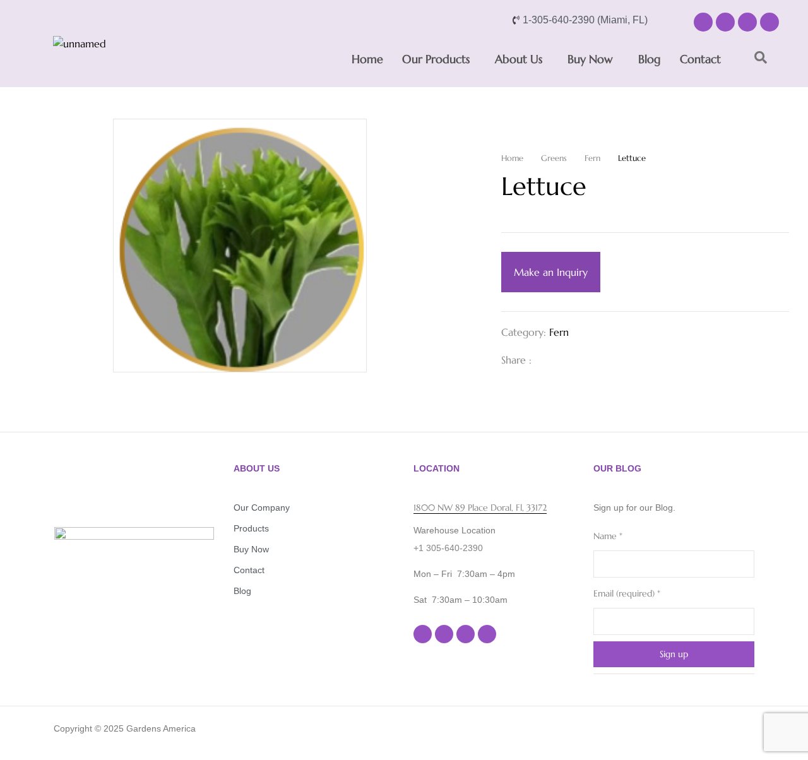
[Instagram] (725, 22)
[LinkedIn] (588, 359)
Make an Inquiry (551, 272)
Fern (592, 158)
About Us (518, 59)
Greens (554, 158)
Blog (649, 59)
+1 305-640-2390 (448, 548)
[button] (439, 59)
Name (607, 536)
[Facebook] (703, 22)
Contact (700, 59)
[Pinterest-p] (769, 22)
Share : (516, 359)
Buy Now (590, 59)
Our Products (436, 59)
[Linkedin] (747, 22)
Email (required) (626, 593)
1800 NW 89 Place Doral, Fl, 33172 (480, 507)
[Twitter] (568, 359)
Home (367, 59)
